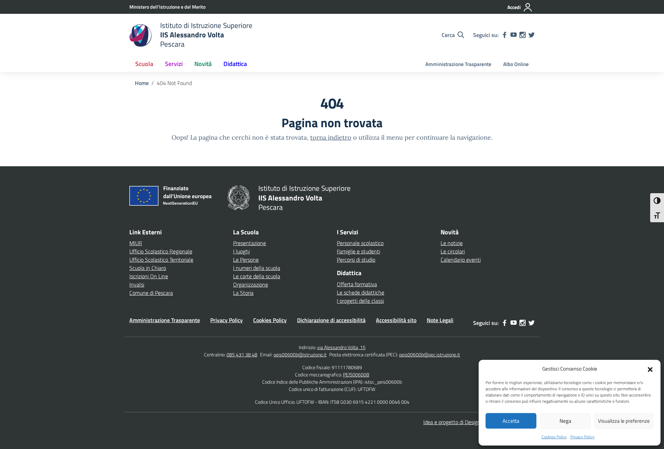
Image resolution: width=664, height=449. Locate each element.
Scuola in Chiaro (147, 268)
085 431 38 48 (242, 354)
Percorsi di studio (356, 259)
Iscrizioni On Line (148, 276)
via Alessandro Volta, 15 (341, 347)
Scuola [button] (144, 63)
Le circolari (453, 251)
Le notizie (452, 243)
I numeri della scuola (256, 268)
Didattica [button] (235, 63)
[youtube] (513, 35)
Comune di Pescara (151, 293)
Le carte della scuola (256, 276)
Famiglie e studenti (358, 251)
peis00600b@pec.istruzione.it (429, 354)
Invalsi (136, 284)
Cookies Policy (554, 436)
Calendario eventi (461, 259)
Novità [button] (203, 63)
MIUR (135, 243)
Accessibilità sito (396, 320)
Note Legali (440, 320)
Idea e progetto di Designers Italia (461, 422)
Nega (565, 421)
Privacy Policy (582, 436)
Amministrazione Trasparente (458, 64)
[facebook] (504, 35)
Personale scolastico (360, 243)
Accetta (510, 421)
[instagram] (522, 35)
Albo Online (516, 64)
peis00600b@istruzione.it (300, 354)
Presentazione (249, 243)
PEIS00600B (356, 374)
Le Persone (246, 259)
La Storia (243, 293)
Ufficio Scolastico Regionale (160, 251)
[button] (650, 368)
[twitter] (531, 35)
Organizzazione (250, 284)
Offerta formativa (357, 284)
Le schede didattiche (360, 292)
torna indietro (330, 137)
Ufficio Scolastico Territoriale (161, 259)
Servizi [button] (174, 63)
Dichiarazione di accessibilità (331, 320)
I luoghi (241, 251)
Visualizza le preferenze (624, 421)
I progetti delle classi (360, 301)
